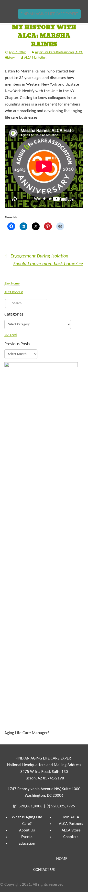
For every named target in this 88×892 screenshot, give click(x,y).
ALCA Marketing (35, 58)
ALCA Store (71, 830)
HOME (61, 859)
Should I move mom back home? (48, 264)
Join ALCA (71, 817)
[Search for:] (25, 303)
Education (27, 843)
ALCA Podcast (13, 292)
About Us (27, 830)
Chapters (70, 837)
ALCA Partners (71, 824)
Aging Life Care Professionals (54, 52)
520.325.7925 (63, 806)
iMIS (18, 4)
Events (27, 837)
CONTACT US (44, 870)
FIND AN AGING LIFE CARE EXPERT (49, 14)
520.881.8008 (31, 806)
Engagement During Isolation (36, 256)
